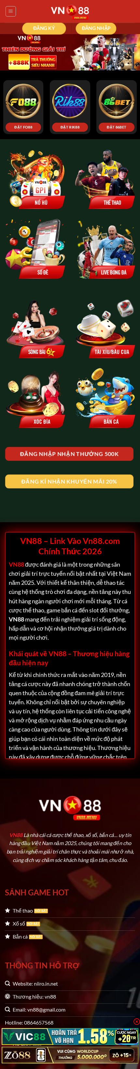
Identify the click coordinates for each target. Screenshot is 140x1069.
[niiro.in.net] (70, 11)
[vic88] (70, 1036)
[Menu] (11, 11)
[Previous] (6, 103)
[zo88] (70, 1055)
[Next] (134, 103)
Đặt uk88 (76, 127)
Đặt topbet (29, 127)
